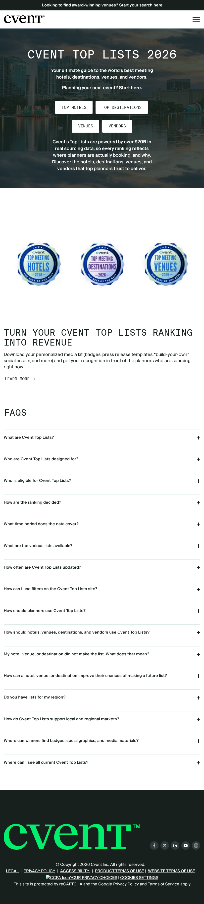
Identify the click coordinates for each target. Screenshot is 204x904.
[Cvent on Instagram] (196, 845)
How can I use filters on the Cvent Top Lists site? (50, 588)
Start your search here (140, 5)
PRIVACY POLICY (39, 871)
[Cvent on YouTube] (185, 845)
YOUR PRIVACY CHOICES (93, 877)
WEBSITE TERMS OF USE (171, 871)
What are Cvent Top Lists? (29, 437)
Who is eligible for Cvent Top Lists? (37, 480)
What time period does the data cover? (41, 524)
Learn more (17, 379)
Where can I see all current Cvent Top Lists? (46, 762)
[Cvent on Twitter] (164, 845)
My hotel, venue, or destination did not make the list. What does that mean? (76, 654)
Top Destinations (122, 107)
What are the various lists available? (38, 545)
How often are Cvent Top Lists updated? (42, 567)
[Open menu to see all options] (196, 19)
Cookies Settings (139, 877)
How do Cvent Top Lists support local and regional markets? (61, 719)
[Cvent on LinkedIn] (175, 845)
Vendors (117, 126)
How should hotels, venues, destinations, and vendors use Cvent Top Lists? (77, 632)
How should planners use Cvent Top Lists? (45, 610)
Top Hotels (73, 107)
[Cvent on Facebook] (154, 845)
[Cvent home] (24, 19)
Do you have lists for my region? (34, 697)
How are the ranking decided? (32, 502)
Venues (85, 126)
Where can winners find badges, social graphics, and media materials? (71, 740)
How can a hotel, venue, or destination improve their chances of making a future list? (85, 675)
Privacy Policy (126, 884)
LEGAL (12, 871)
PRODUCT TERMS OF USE (119, 871)
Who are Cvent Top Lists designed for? (41, 459)
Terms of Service (163, 884)
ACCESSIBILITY (75, 871)
